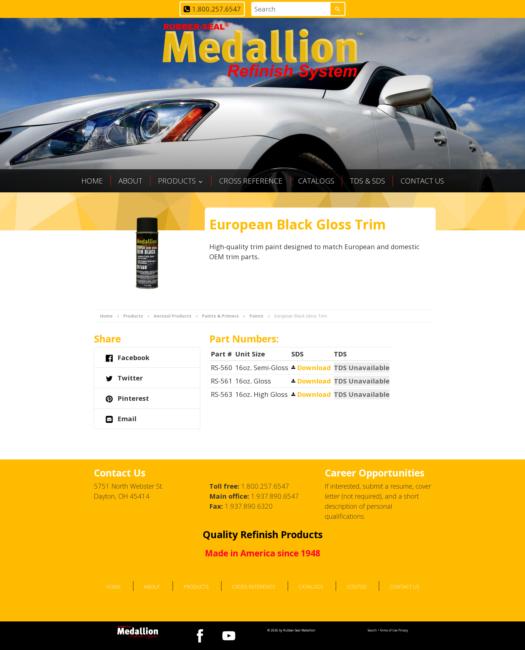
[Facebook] (200, 635)
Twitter (129, 377)
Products (196, 586)
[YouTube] (229, 635)
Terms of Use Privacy (394, 630)
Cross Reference (251, 181)
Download (313, 367)
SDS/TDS (356, 586)
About (130, 181)
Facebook (132, 357)
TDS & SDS (367, 181)
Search (372, 630)
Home (92, 181)
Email (126, 418)
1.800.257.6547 (215, 8)
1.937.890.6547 (275, 495)
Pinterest (132, 398)
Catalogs (316, 181)
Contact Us (422, 181)
